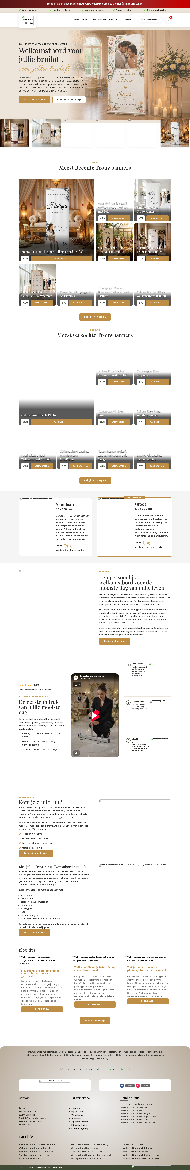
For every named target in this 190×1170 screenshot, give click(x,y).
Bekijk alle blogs (95, 1020)
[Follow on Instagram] (138, 1086)
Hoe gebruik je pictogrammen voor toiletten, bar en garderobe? (40, 973)
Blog (111, 19)
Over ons (75, 1108)
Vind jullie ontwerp (69, 99)
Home (76, 19)
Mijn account (77, 1111)
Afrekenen (76, 1118)
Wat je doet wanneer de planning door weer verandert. (147, 968)
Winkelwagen (77, 1115)
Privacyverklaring (79, 1125)
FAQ (118, 19)
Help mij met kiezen (35, 853)
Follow (130, 1085)
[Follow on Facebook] (122, 1086)
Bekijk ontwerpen (34, 99)
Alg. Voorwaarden (79, 1121)
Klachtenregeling (79, 1128)
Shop (84, 19)
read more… (42, 1009)
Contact (127, 19)
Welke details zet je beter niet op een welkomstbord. (94, 968)
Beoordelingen (100, 19)
